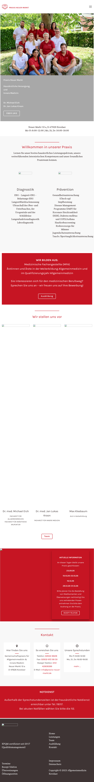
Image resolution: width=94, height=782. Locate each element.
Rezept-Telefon (9, 767)
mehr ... (77, 666)
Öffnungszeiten (10, 774)
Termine (6, 763)
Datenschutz (55, 764)
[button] (90, 7)
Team (51, 740)
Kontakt (53, 747)
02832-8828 (51, 656)
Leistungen (54, 737)
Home (52, 733)
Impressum (54, 760)
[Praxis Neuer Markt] (15, 7)
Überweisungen (10, 770)
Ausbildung (54, 744)
